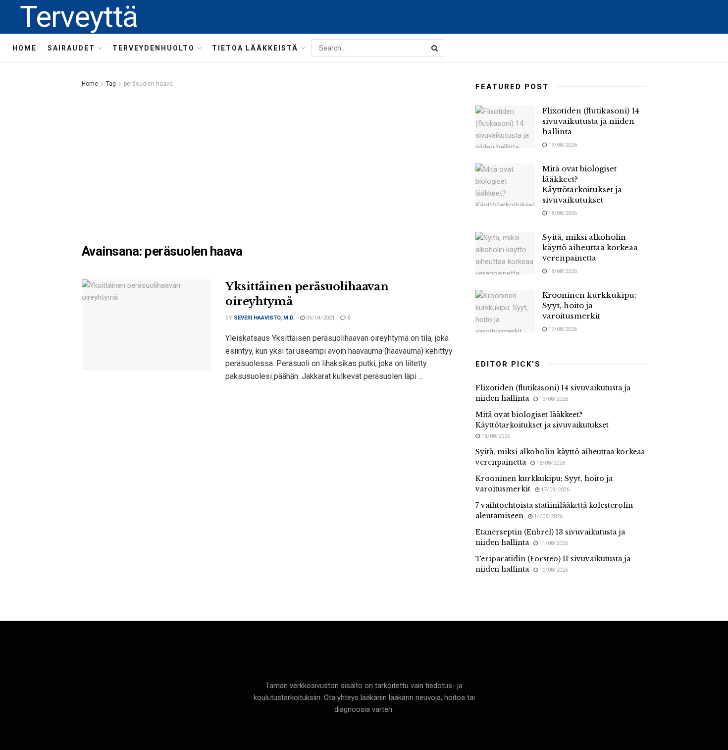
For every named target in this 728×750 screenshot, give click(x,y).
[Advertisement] (267, 164)
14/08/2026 (547, 516)
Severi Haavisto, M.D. (264, 318)
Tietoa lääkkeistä (255, 48)
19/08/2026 (562, 145)
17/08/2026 (562, 329)
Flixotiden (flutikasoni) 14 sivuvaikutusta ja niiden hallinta (590, 121)
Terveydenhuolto (153, 48)
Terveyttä (79, 17)
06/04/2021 (320, 318)
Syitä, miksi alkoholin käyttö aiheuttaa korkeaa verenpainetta (590, 247)
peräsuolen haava (148, 83)
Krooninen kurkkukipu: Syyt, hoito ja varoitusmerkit (589, 305)
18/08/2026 (562, 213)
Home (24, 48)
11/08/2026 (553, 543)
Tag (111, 83)
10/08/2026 (553, 570)
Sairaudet (71, 48)
